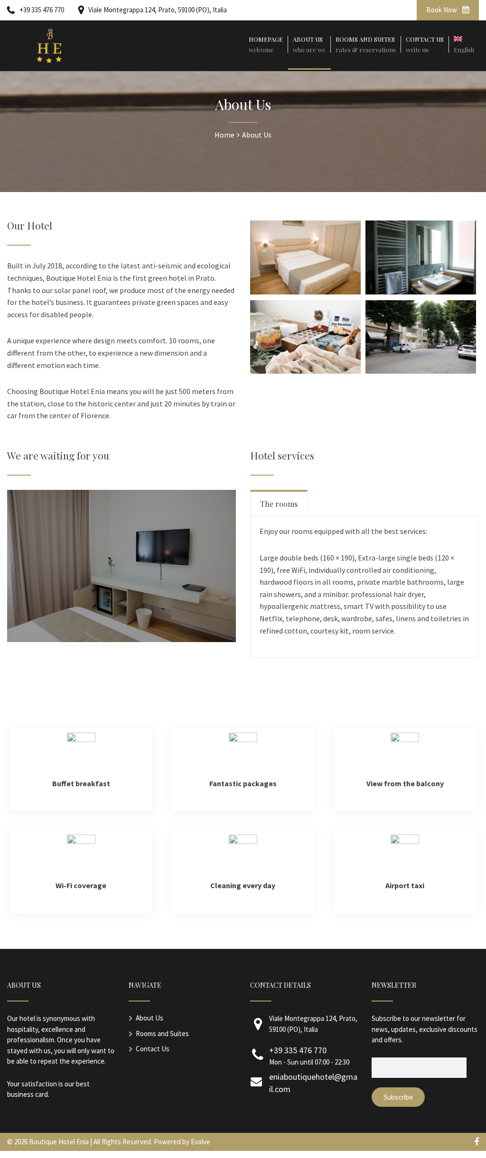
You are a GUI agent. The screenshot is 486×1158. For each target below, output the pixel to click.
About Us (149, 1017)
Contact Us (152, 1048)
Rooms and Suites (162, 1033)
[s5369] (305, 291)
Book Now (442, 9)
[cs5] (305, 371)
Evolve (200, 1141)
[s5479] (420, 371)
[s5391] (420, 291)
